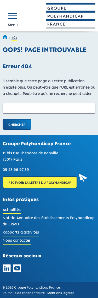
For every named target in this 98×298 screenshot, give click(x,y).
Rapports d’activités (21, 232)
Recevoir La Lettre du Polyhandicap (39, 182)
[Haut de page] (87, 287)
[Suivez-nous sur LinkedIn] (7, 269)
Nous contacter (17, 240)
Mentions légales (60, 292)
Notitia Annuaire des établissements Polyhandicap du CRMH (49, 220)
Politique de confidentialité (24, 292)
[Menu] (13, 15)
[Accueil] (5, 37)
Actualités (12, 210)
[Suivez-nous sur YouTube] (17, 269)
